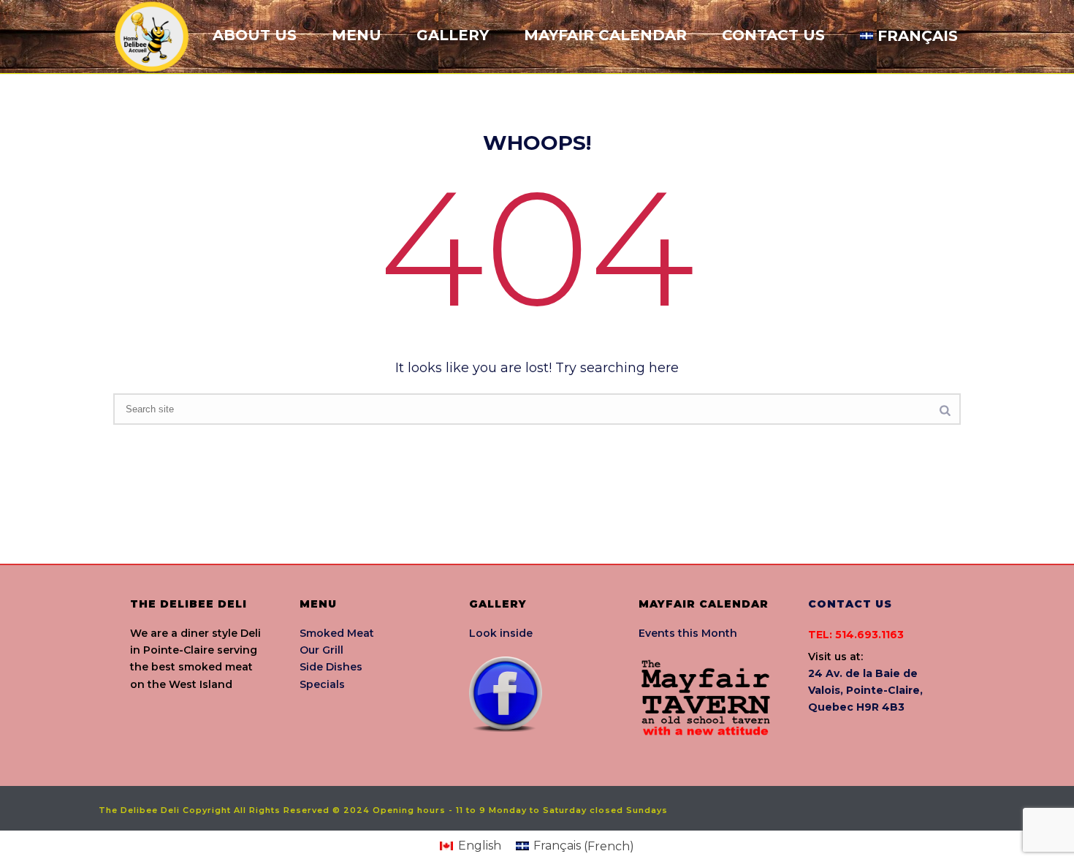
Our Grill (321, 650)
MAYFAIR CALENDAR (605, 35)
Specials (322, 684)
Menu (356, 35)
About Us (255, 35)
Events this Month (688, 633)
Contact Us (773, 35)
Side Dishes (331, 666)
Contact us (850, 603)
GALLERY (452, 35)
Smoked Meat (337, 633)
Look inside (501, 633)
